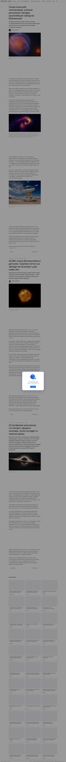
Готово (33, 386)
